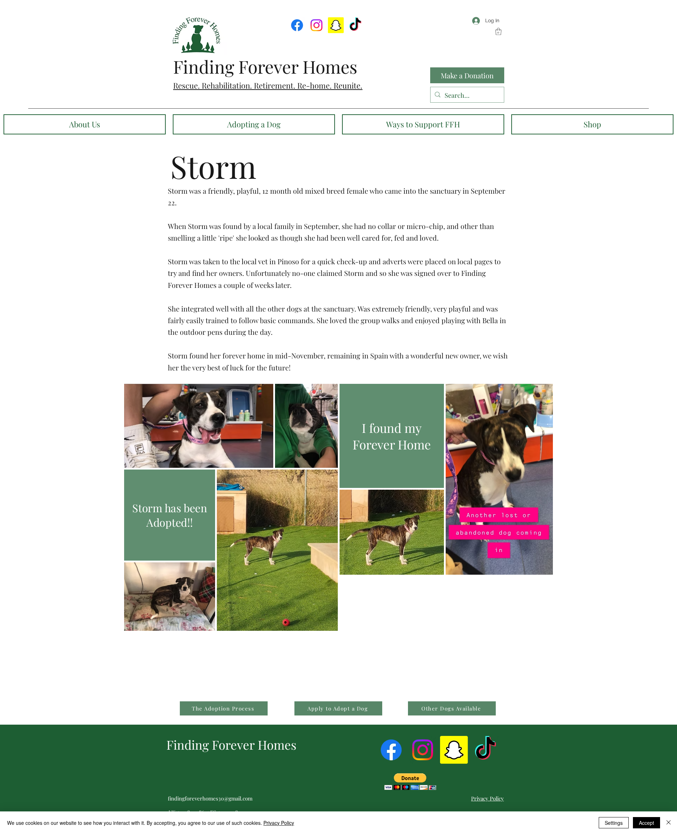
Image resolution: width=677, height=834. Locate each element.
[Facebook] (297, 25)
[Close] (668, 822)
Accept (646, 822)
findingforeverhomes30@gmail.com (210, 798)
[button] (498, 31)
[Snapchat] (336, 25)
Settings (614, 822)
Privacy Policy (278, 822)
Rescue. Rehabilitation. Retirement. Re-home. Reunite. (267, 85)
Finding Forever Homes (265, 66)
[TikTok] (355, 25)
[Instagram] (316, 25)
